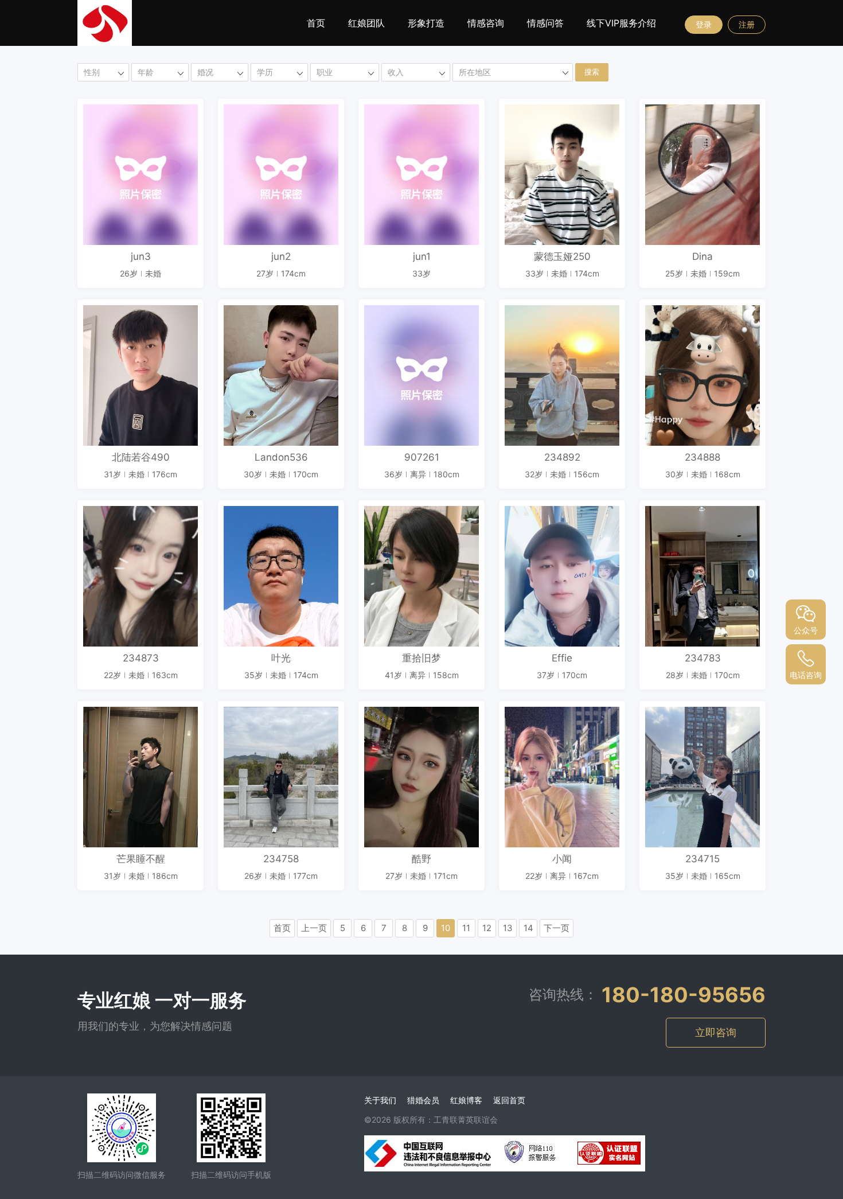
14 (528, 927)
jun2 (281, 256)
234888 (702, 457)
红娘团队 (366, 23)
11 (466, 927)
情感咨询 (485, 23)
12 (486, 927)
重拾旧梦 (421, 658)
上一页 (314, 927)
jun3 (141, 256)
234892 (562, 457)
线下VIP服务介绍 (621, 23)
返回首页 (509, 1100)
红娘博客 (466, 1100)
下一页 (556, 927)
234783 (703, 658)
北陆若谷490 (141, 457)
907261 (421, 457)
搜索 (591, 72)
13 (508, 927)
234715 (702, 859)
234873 (141, 658)
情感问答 (545, 23)
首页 (316, 23)
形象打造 (426, 23)
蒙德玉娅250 (562, 256)
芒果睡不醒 (140, 859)
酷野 (421, 859)
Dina (702, 256)
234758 (281, 859)
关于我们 (380, 1100)
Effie (562, 658)
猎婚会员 (423, 1100)
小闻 (562, 859)
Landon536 (281, 457)
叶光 (281, 658)
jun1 (422, 256)
